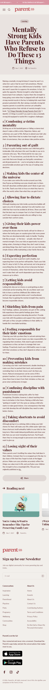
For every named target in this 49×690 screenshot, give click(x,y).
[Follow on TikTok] (17, 672)
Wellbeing (6, 616)
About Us (30, 599)
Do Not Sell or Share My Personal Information (36, 626)
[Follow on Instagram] (11, 672)
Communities (8, 621)
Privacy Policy (32, 616)
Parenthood (7, 599)
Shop (4, 625)
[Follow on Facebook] (4, 672)
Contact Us (31, 603)
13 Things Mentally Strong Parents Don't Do (24, 111)
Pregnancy (6, 612)
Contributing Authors (35, 608)
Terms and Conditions (35, 612)
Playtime (6, 603)
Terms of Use (18, 682)
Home (29, 591)
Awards (30, 595)
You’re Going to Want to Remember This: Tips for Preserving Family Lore (16, 524)
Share (26, 478)
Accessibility (31, 621)
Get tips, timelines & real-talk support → (32, 2)
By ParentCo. (32, 68)
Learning (24, 21)
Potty (5, 608)
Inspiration (6, 591)
